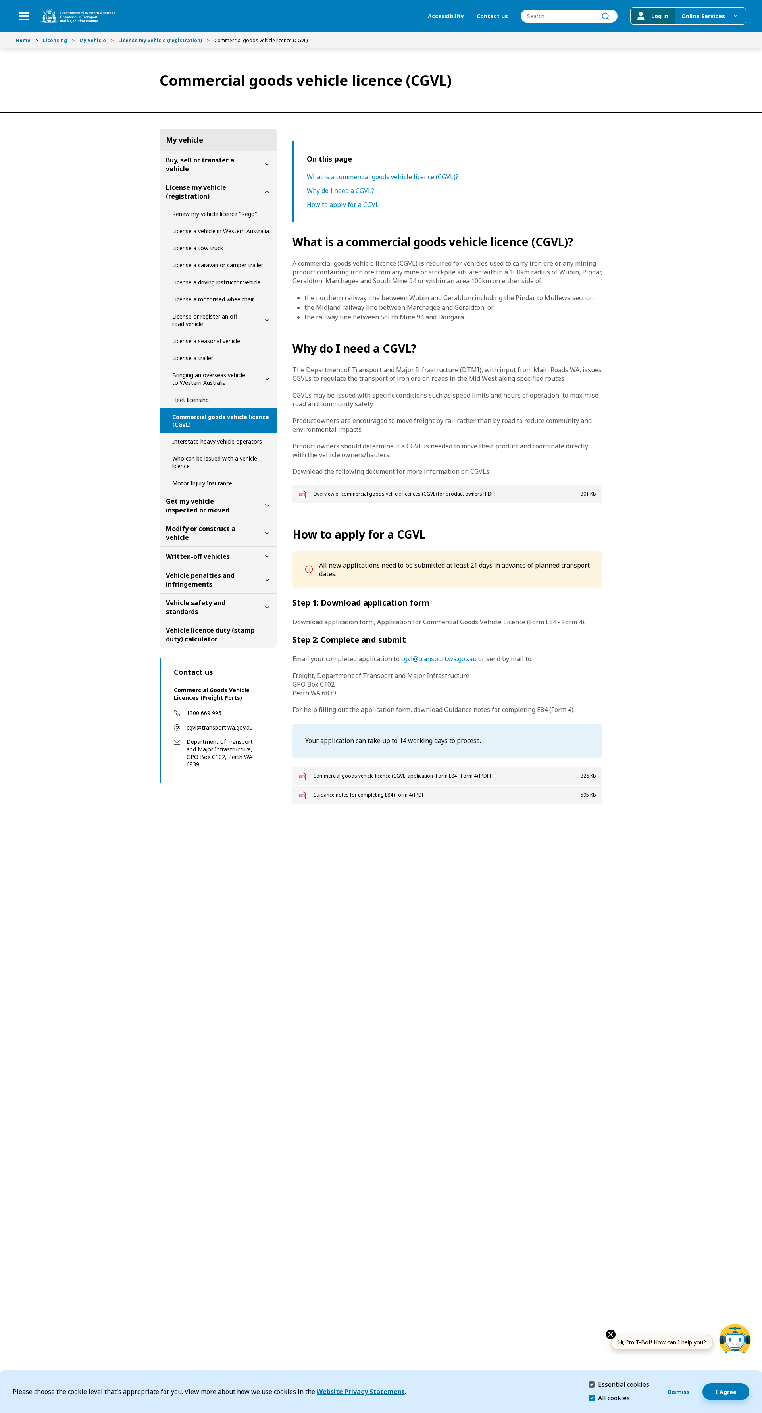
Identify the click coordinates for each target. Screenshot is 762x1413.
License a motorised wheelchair (213, 299)
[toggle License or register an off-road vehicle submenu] (267, 320)
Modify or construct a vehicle (200, 533)
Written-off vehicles (198, 556)
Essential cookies (623, 1384)
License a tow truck (197, 248)
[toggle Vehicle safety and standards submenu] (267, 607)
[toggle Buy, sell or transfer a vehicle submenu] (267, 164)
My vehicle (92, 40)
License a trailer (192, 358)
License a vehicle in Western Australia (220, 231)
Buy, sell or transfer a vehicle (200, 164)
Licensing (55, 40)
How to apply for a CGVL (343, 204)
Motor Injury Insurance (202, 483)
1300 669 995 (204, 713)
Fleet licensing (190, 399)
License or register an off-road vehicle (205, 320)
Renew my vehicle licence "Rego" (214, 214)
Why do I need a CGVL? (340, 191)
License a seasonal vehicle (206, 341)
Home (23, 40)
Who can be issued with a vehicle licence (214, 462)
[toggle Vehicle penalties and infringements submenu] (267, 579)
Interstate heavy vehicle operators (217, 441)
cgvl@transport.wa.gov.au (220, 727)
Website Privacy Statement (361, 1391)
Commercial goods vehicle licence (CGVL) (220, 420)
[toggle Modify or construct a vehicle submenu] (267, 532)
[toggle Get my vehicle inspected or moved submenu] (267, 505)
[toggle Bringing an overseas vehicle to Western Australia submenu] (267, 378)
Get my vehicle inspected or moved (197, 505)
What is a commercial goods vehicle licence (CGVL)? (382, 177)
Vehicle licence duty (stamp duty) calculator (210, 634)
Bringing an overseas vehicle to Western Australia (208, 378)
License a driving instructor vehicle (216, 282)
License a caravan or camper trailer (217, 265)
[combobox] (569, 16)
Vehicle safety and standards (195, 607)
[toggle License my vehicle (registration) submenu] (267, 191)
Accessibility (446, 16)
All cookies (614, 1398)
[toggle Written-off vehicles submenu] (267, 556)
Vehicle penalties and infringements (200, 580)
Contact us (492, 16)
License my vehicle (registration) (160, 40)
